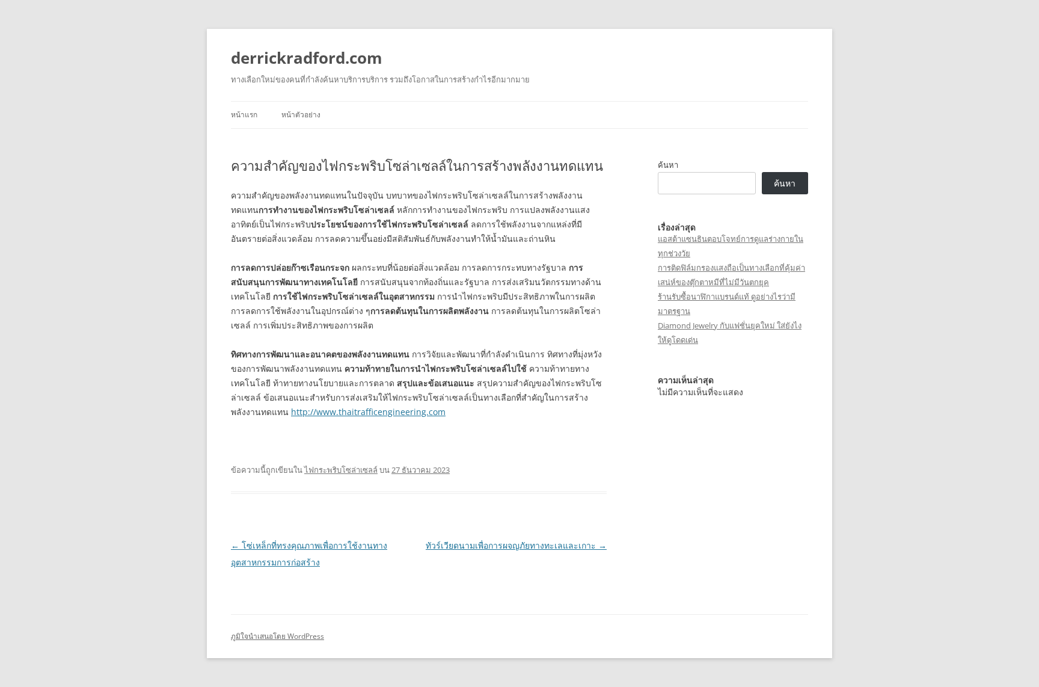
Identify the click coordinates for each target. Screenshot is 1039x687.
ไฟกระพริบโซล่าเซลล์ (341, 469)
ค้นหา (668, 164)
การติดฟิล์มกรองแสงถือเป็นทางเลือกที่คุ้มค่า (731, 267)
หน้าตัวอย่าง (300, 114)
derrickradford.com (306, 58)
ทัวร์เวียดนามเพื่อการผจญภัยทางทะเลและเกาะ (516, 545)
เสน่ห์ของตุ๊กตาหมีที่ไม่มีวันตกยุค (713, 282)
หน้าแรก (244, 114)
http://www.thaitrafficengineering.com (368, 411)
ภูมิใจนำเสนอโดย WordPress (277, 636)
